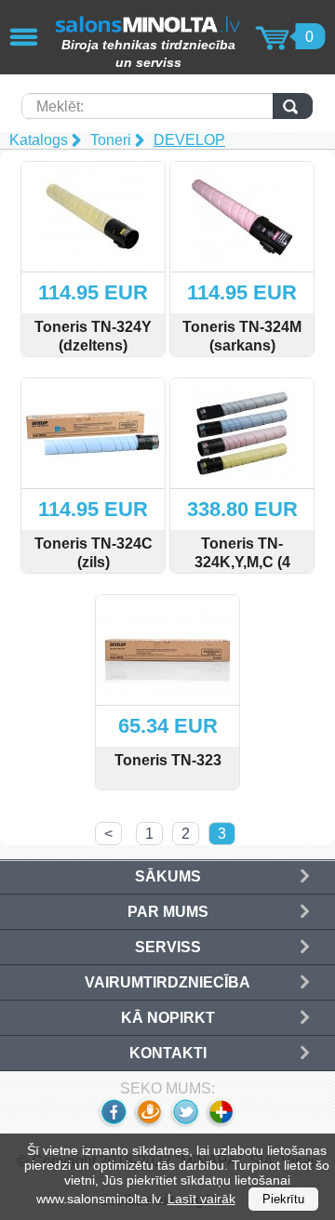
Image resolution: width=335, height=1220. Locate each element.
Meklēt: (60, 106)
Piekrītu (283, 1199)
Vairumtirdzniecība (167, 982)
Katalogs (38, 140)
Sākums (168, 876)
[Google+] (222, 1124)
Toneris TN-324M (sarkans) (242, 336)
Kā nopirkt (168, 1018)
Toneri (110, 140)
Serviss (168, 947)
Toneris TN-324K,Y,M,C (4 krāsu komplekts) (242, 562)
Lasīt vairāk (201, 1198)
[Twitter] (184, 1124)
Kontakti (168, 1053)
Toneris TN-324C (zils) (93, 553)
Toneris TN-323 (167, 760)
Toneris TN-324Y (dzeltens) (93, 336)
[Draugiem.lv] (148, 1124)
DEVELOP (189, 140)
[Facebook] (112, 1124)
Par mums (167, 912)
